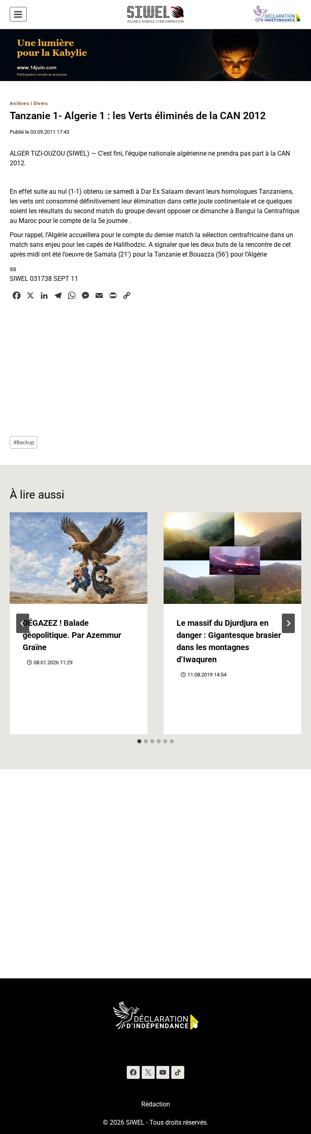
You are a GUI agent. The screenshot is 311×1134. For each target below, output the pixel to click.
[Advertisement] (155, 367)
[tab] (139, 741)
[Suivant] (288, 623)
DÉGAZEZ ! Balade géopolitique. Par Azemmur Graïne (72, 635)
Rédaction (155, 1104)
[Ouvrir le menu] (18, 14)
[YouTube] (162, 1072)
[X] (148, 1072)
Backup (23, 442)
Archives (19, 103)
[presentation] (78, 558)
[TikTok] (177, 1072)
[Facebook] (133, 1072)
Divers (41, 103)
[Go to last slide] (22, 623)
